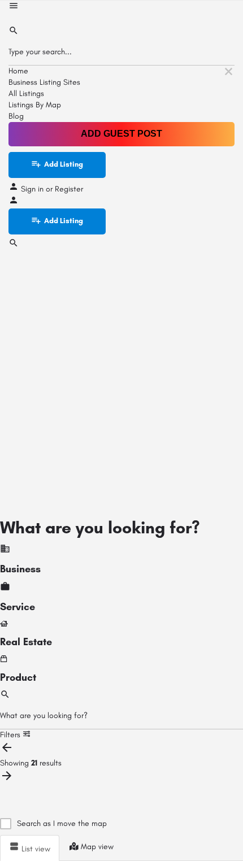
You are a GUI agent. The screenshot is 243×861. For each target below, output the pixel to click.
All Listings (26, 93)
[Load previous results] (7, 751)
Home (18, 71)
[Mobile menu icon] (121, 7)
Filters (11, 735)
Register (69, 189)
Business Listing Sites (44, 82)
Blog (16, 116)
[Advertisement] (121, 378)
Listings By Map (34, 105)
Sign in (33, 189)
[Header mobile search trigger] (13, 245)
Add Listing (63, 164)
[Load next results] (7, 780)
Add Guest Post (121, 133)
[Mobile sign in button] (13, 202)
